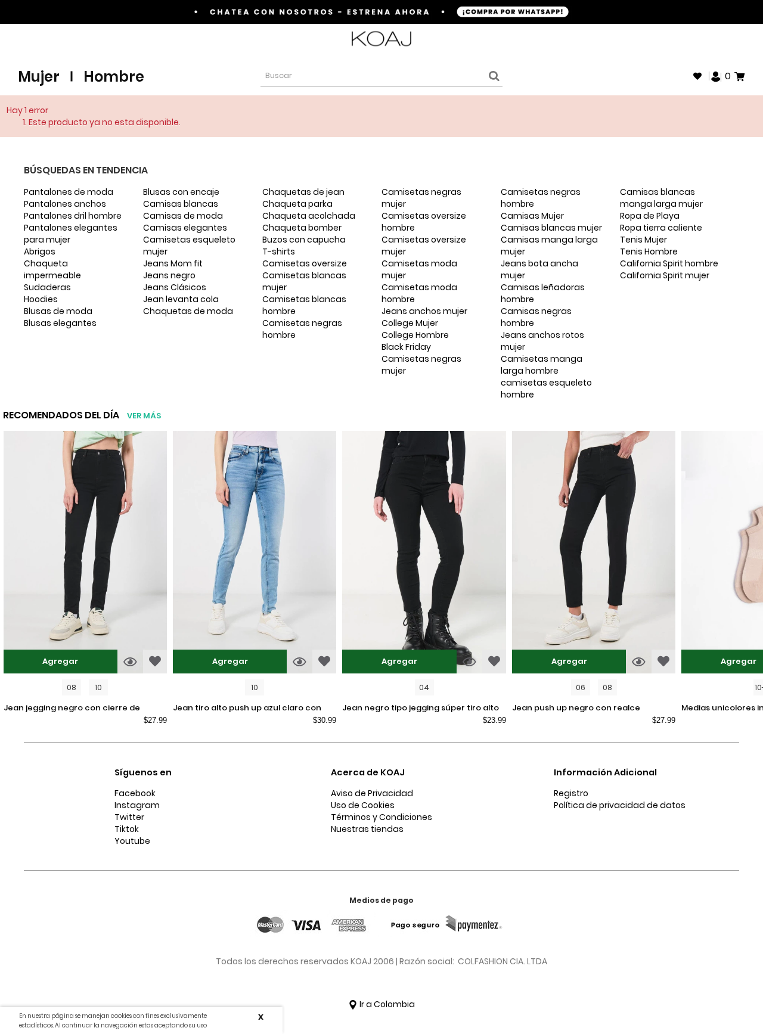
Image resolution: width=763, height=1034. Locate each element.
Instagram (137, 805)
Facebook (135, 793)
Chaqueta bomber (302, 228)
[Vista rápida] (130, 661)
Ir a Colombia (386, 1004)
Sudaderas (47, 287)
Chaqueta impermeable (52, 269)
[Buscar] (492, 76)
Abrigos (39, 251)
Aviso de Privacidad (372, 793)
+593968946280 (713, 39)
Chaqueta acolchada (308, 216)
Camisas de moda (183, 216)
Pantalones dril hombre (73, 216)
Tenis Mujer (643, 240)
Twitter (129, 817)
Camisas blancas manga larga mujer (661, 198)
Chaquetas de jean (303, 192)
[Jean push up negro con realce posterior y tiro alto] (593, 553)
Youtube (132, 841)
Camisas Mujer (532, 216)
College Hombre (415, 335)
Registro (571, 793)
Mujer (39, 76)
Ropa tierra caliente (661, 228)
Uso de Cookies (363, 805)
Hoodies (41, 299)
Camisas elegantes (185, 228)
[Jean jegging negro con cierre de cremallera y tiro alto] (85, 553)
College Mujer (410, 323)
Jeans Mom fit (173, 263)
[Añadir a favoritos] (155, 661)
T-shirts (278, 251)
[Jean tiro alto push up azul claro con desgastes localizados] (254, 553)
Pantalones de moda (68, 192)
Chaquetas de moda (188, 311)
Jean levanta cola (181, 299)
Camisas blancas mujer (551, 228)
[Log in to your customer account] (716, 76)
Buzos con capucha (304, 240)
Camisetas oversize (304, 263)
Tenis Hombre (649, 251)
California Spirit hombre (669, 263)
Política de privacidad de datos (620, 805)
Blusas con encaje (181, 192)
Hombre (113, 76)
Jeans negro (169, 275)
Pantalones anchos (65, 204)
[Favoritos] (697, 76)
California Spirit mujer (664, 275)
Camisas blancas (180, 204)
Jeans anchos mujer (424, 311)
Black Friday (406, 347)
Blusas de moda (58, 311)
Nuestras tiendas (367, 829)
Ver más (144, 415)
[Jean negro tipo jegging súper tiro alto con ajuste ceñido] (423, 553)
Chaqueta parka (297, 204)
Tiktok (126, 829)
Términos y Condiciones (381, 817)
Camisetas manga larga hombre (541, 365)
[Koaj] (381, 39)
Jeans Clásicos (174, 287)
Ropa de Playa (650, 216)
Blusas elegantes (60, 323)
